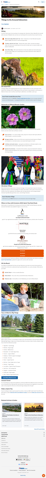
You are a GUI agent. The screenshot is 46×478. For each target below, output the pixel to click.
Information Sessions (5, 450)
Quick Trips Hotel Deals (6, 259)
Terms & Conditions (14, 470)
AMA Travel (4, 436)
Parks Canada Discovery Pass (23, 98)
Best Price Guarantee (31, 470)
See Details (22, 250)
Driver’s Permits (4, 452)
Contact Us (3, 440)
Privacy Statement (22, 470)
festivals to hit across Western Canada (18, 392)
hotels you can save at (36, 392)
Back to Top (23, 475)
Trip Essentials (4, 434)
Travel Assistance (4, 442)
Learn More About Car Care (9, 377)
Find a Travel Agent (4, 446)
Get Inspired (4, 432)
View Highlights (5, 24)
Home (2, 4)
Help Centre (3, 444)
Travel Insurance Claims (5, 448)
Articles (6, 4)
